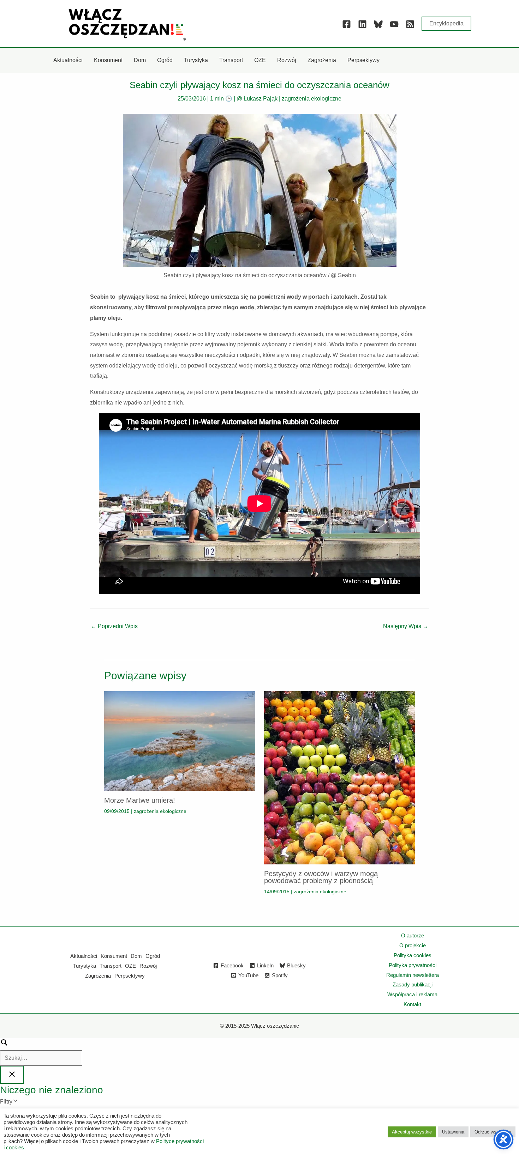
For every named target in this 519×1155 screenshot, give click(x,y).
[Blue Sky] (378, 24)
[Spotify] (410, 24)
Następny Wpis (405, 626)
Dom (136, 956)
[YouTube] (394, 24)
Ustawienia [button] (453, 1132)
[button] (446, 24)
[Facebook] (346, 24)
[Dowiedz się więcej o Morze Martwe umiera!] (179, 740)
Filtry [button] (17, 1102)
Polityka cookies (412, 955)
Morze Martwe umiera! (139, 800)
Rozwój (148, 966)
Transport (110, 966)
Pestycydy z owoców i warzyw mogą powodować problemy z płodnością (321, 877)
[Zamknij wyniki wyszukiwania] (12, 1075)
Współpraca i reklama (412, 994)
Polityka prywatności (412, 965)
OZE (130, 966)
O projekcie (412, 945)
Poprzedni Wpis (114, 626)
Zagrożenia (98, 976)
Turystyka (84, 966)
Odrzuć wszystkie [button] (493, 1132)
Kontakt (412, 1004)
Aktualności (83, 956)
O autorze (412, 935)
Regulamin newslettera (412, 975)
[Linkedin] (362, 24)
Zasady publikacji (412, 984)
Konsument (114, 956)
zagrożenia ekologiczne (311, 99)
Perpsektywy (129, 976)
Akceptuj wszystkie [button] (412, 1132)
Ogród (152, 956)
